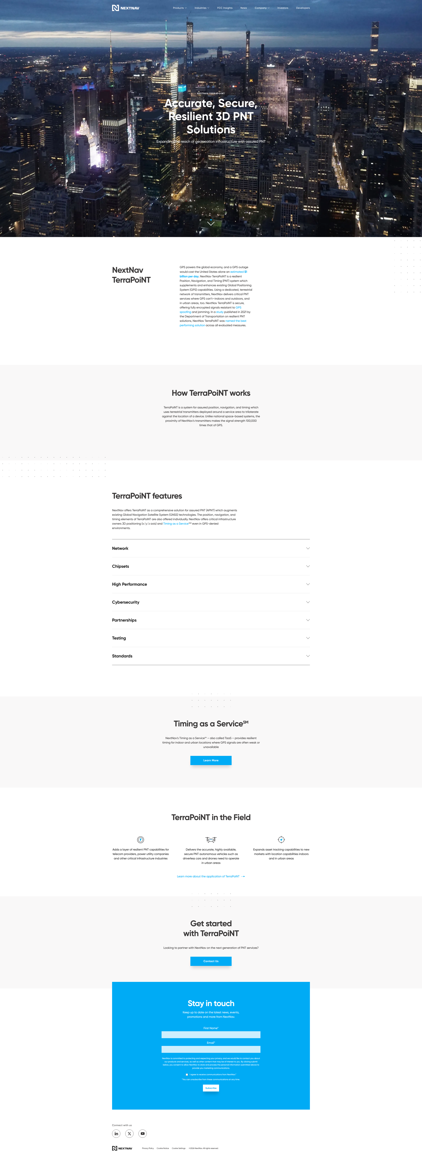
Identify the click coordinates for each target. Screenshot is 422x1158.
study (220, 312)
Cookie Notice (163, 1148)
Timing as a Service (176, 523)
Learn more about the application (208, 876)
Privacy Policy (148, 1148)
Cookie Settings (178, 1148)
